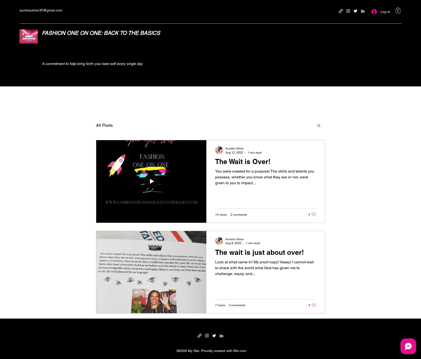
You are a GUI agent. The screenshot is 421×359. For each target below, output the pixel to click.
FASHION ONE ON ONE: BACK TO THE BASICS (101, 33)
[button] (398, 10)
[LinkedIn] (362, 11)
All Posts (104, 125)
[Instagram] (348, 11)
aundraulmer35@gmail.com (40, 10)
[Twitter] (355, 11)
